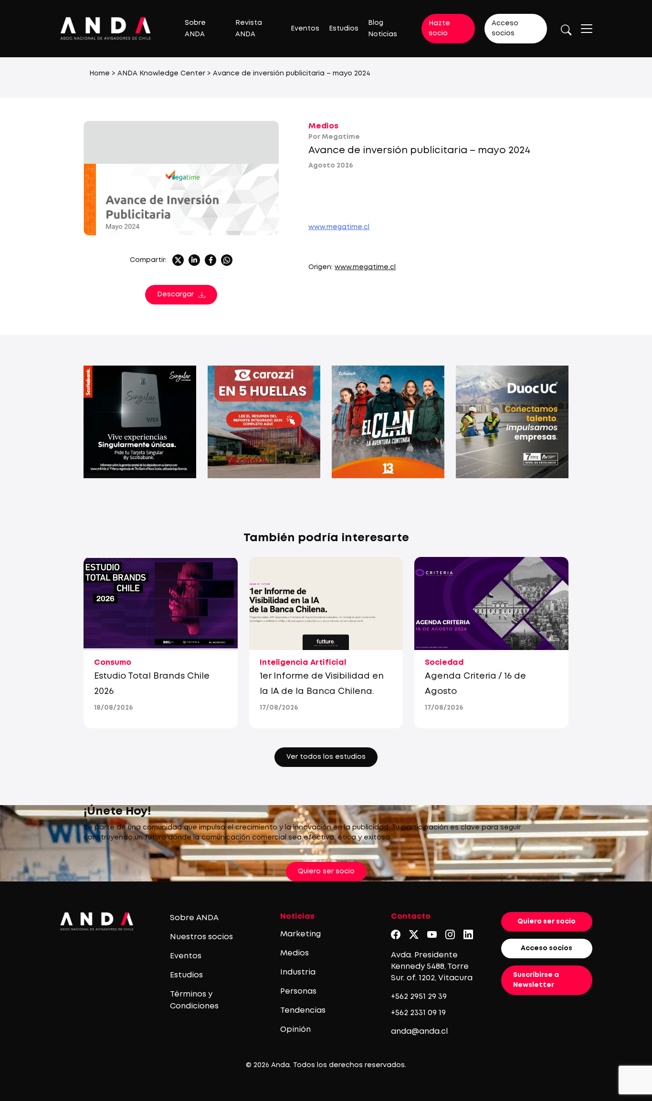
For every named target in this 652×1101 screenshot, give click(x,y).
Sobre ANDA (194, 918)
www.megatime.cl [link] (338, 227)
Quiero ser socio (326, 871)
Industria (297, 972)
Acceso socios (505, 28)
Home (99, 73)
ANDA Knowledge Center (161, 73)
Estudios (343, 28)
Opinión (295, 1029)
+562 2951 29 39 (419, 996)
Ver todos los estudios (326, 757)
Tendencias (303, 1010)
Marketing (300, 934)
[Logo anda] (106, 28)
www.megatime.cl (365, 267)
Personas (298, 991)
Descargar (175, 294)
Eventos (305, 28)
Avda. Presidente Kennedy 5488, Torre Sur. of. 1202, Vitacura (432, 967)
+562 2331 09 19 (418, 1013)
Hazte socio (439, 28)
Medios (323, 126)
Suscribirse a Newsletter (536, 980)
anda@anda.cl (419, 1031)
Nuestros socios (201, 937)
